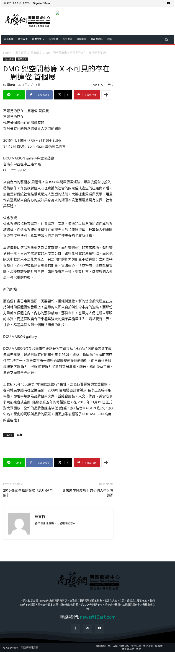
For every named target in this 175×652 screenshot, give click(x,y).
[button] (166, 39)
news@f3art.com (97, 617)
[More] (106, 94)
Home (7, 53)
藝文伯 (11, 84)
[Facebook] (163, 3)
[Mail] (87, 628)
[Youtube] (168, 3)
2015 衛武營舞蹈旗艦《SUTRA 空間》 (28, 492)
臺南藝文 (36, 53)
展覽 (19, 435)
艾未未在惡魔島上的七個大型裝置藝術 (87, 492)
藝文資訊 (20, 53)
